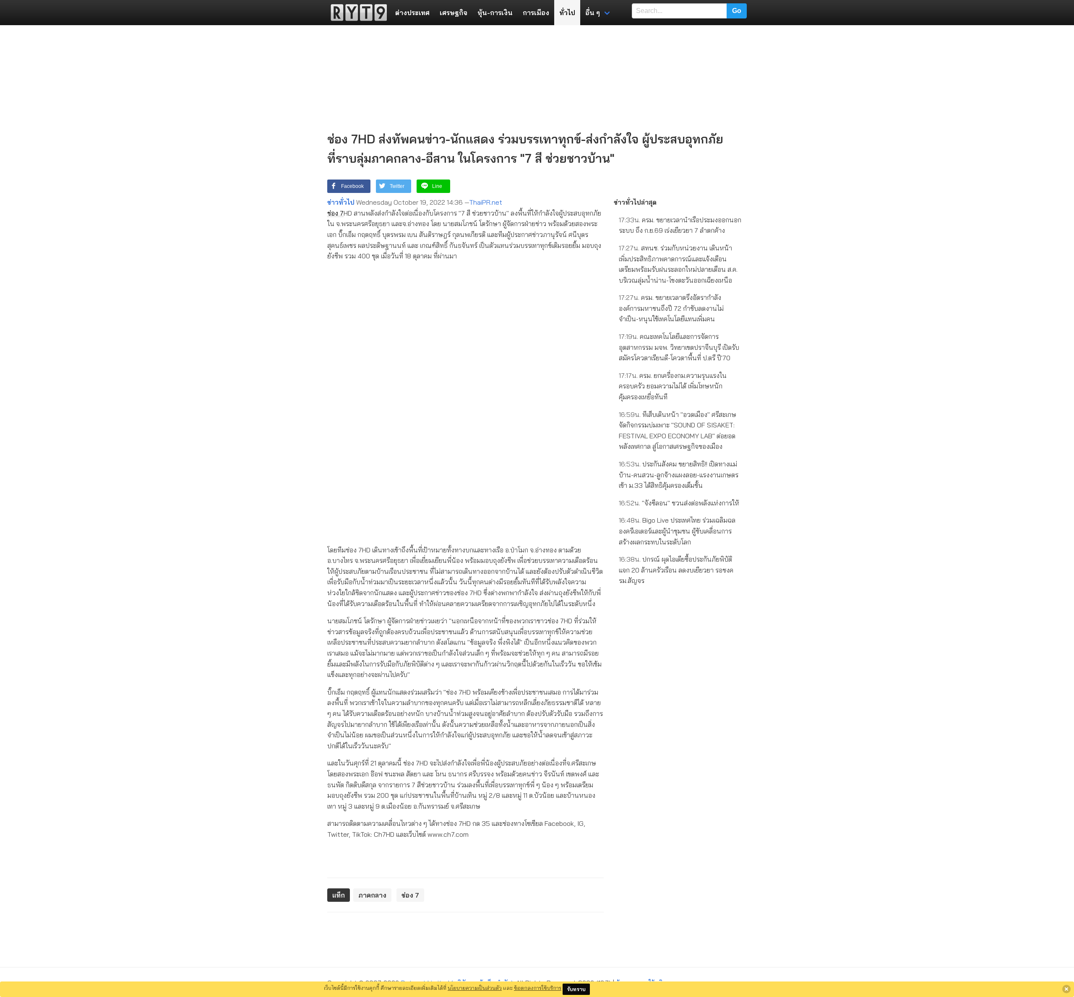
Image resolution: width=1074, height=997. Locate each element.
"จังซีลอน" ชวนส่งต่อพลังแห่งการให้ (679, 503)
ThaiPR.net (485, 202)
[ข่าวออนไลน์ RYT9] (356, 12)
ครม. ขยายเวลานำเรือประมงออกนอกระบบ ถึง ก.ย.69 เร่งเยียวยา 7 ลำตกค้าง (680, 225)
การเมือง (536, 12)
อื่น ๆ (592, 12)
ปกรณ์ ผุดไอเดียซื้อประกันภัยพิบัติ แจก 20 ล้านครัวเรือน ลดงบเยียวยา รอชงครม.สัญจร (676, 570)
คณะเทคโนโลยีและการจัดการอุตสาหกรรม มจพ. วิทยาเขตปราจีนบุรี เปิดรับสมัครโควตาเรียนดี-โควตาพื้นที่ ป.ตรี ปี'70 (679, 347)
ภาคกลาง (372, 895)
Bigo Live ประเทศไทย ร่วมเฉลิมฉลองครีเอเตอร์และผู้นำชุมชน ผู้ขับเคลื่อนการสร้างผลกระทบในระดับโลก (677, 531)
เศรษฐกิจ (453, 12)
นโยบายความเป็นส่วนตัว (475, 987)
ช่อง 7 (335, 213)
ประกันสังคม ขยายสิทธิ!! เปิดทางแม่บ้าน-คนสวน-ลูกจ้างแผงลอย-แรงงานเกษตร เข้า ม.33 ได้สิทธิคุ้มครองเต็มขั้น (678, 474)
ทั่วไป (567, 12)
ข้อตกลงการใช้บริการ (537, 987)
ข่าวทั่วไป (341, 202)
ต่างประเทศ (412, 12)
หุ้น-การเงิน (495, 12)
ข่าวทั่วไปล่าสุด (635, 202)
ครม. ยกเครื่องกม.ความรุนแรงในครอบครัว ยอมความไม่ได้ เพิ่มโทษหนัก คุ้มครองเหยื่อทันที (673, 386)
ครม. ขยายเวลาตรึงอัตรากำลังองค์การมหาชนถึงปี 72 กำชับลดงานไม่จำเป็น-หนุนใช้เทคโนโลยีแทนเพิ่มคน (671, 308)
